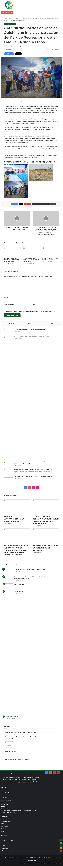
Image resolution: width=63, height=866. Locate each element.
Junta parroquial (19, 584)
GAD (3, 845)
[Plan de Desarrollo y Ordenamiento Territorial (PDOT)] (8, 572)
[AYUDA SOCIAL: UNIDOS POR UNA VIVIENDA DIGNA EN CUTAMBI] (31, 252)
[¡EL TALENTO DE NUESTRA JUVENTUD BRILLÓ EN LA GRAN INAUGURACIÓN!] (12, 252)
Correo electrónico (9, 304)
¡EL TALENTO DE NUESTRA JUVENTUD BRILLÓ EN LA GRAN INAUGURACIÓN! (12, 259)
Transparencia (6, 843)
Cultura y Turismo (50, 863)
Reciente (11, 323)
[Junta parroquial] (8, 586)
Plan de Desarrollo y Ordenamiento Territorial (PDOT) (30, 569)
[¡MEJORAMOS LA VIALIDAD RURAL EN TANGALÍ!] (50, 252)
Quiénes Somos (21, 863)
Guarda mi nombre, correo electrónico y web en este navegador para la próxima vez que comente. (31, 311)
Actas (2, 831)
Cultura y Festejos (6, 800)
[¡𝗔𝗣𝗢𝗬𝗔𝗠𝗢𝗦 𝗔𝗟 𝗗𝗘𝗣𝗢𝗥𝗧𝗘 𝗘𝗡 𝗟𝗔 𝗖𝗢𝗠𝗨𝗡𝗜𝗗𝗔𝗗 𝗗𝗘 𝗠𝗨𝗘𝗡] (8, 479)
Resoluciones (4, 826)
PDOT (2, 823)
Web (34, 304)
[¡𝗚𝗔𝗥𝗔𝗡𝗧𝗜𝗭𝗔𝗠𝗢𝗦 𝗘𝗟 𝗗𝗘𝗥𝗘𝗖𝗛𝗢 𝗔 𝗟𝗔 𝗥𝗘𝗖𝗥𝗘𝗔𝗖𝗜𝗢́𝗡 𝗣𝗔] (8, 464)
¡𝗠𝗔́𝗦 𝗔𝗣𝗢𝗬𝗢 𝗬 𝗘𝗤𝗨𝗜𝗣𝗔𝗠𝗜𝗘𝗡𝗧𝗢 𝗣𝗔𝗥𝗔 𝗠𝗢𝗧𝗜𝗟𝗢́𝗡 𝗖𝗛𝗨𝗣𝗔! (31, 337)
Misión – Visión (18, 591)
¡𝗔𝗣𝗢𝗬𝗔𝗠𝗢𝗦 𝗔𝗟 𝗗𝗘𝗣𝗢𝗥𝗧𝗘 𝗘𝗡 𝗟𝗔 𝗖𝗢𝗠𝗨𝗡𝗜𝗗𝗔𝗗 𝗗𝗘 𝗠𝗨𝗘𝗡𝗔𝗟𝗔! (33, 476)
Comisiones (4, 797)
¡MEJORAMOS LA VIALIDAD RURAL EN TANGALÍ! (50, 258)
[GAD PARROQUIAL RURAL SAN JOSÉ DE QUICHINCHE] (9, 5)
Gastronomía (5, 848)
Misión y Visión (5, 795)
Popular (30, 323)
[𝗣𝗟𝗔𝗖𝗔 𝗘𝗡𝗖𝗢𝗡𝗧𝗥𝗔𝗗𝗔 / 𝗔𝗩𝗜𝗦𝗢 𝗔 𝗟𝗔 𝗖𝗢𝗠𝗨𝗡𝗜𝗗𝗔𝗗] (8, 332)
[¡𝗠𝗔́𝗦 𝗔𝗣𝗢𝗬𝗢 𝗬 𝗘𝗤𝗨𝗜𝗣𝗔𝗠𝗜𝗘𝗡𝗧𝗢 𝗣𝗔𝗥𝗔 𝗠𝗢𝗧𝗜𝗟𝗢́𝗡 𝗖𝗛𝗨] (8, 398)
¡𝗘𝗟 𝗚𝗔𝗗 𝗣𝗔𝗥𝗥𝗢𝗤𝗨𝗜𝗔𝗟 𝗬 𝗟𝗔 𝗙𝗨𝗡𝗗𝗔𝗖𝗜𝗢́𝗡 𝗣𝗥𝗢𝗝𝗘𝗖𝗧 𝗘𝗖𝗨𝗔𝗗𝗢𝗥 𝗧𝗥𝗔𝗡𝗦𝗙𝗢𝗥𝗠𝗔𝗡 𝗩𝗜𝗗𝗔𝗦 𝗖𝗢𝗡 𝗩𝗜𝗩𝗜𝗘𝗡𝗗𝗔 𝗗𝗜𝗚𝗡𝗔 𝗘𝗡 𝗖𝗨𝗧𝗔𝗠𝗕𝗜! (16, 550)
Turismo (4, 851)
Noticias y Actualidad (13, 18)
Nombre (6, 297)
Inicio (6, 18)
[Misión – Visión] (8, 653)
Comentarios (51, 323)
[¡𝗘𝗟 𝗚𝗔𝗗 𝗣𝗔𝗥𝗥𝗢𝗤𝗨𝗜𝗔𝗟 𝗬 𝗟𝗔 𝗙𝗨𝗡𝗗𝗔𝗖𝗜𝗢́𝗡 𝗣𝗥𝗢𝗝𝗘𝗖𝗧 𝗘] (8, 472)
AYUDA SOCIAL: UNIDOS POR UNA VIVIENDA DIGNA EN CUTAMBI (31, 259)
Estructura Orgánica (12, 716)
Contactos (58, 863)
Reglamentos (4, 829)
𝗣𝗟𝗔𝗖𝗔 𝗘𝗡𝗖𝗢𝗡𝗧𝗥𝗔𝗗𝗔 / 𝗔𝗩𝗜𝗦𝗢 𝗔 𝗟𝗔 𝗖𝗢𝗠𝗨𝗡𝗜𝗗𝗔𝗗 (29, 329)
